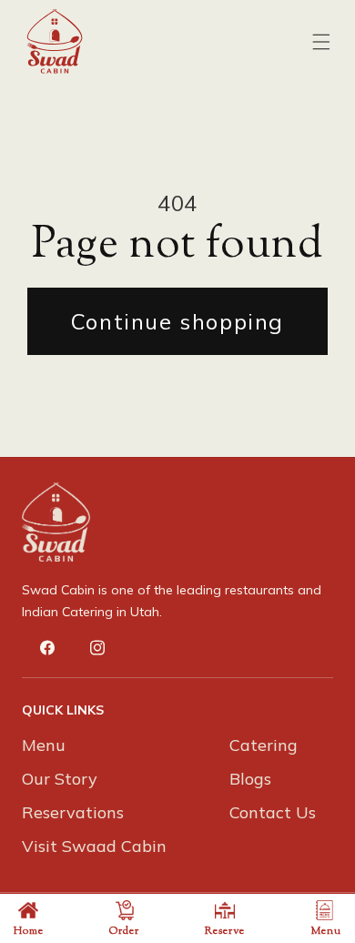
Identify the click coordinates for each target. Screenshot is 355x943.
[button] (321, 42)
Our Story (59, 778)
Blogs (250, 778)
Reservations (73, 812)
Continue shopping (177, 321)
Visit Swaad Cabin (94, 846)
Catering (263, 745)
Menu (44, 745)
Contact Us (272, 812)
